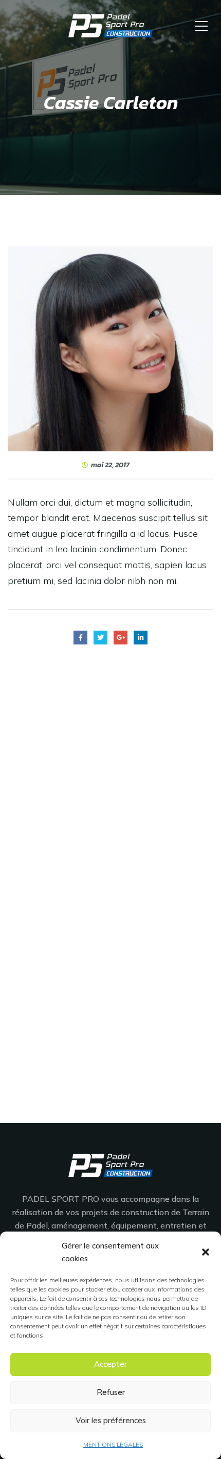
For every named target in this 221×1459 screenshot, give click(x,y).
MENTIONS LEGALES (113, 1444)
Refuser (111, 1392)
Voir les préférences (111, 1420)
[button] (205, 1252)
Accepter (110, 1364)
